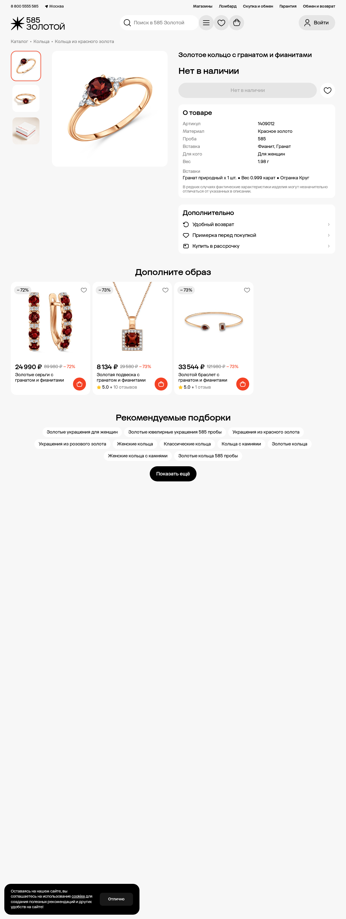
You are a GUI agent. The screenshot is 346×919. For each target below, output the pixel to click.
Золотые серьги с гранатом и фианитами (39, 377)
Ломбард (228, 6)
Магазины (202, 6)
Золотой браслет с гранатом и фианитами (202, 377)
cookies (78, 896)
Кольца (41, 41)
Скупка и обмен (258, 6)
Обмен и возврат (319, 6)
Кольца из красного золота (84, 41)
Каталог (19, 41)
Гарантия (288, 6)
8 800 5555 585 (24, 6)
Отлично (116, 899)
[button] (257, 113)
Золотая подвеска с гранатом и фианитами (121, 377)
